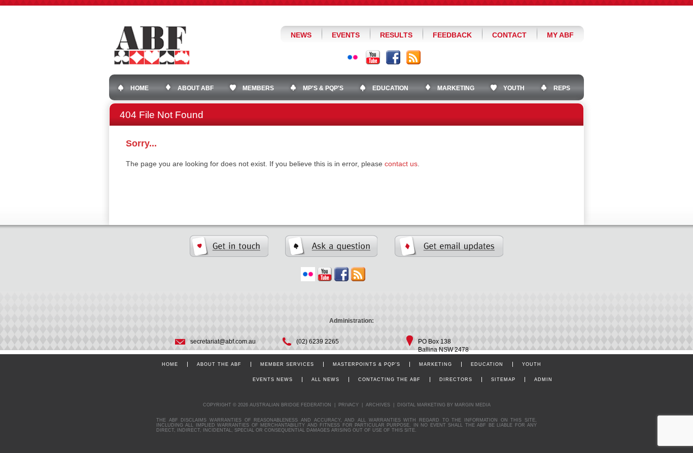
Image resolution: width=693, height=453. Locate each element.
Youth (531, 364)
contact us (401, 164)
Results (396, 35)
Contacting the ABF (389, 379)
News (301, 35)
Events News (273, 379)
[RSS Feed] (413, 57)
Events (346, 35)
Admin (543, 379)
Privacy (348, 404)
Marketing (435, 364)
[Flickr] (352, 57)
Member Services (287, 364)
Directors (455, 379)
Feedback (452, 35)
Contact (509, 35)
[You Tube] (373, 57)
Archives (378, 404)
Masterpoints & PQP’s (366, 364)
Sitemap (503, 379)
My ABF (560, 35)
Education (487, 364)
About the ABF (219, 364)
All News (325, 379)
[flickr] (308, 274)
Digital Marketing (421, 404)
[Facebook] (393, 57)
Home (170, 364)
